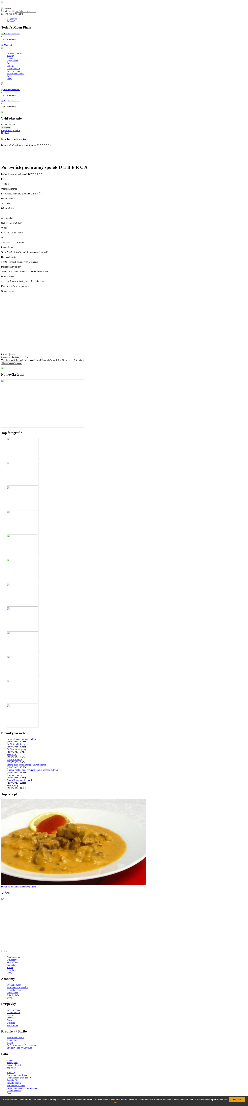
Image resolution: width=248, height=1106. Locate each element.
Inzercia (10, 76)
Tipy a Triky (12, 962)
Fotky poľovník (14, 1065)
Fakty (9, 79)
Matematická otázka (11, 357)
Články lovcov (13, 68)
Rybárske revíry (14, 990)
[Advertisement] (24, 154)
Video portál (12, 1040)
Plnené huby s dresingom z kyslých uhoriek (26, 765)
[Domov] (2, 2)
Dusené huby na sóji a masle (20, 780)
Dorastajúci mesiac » (11, 34)
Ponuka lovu (12, 1025)
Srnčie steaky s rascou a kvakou (21, 739)
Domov (4, 145)
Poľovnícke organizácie (17, 987)
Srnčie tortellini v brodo (17, 744)
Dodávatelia (12, 60)
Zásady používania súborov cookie (22, 1088)
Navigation (9, 45)
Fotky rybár (12, 1062)
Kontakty (11, 1072)
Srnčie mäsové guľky (16, 749)
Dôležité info (13, 995)
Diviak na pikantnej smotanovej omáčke (19, 886)
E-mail (5, 354)
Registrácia (12, 18)
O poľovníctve (13, 957)
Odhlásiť (5, 133)
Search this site (8, 11)
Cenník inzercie (14, 1090)
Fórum (10, 1020)
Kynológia (12, 970)
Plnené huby (12, 785)
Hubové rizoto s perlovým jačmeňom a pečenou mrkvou (32, 770)
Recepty (10, 55)
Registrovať (6, 130)
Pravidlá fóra (13, 1080)
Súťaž (9, 1093)
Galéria (10, 58)
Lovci (9, 63)
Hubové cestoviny (15, 775)
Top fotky (11, 1067)
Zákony (10, 66)
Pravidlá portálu (14, 1083)
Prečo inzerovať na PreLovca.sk (21, 1045)
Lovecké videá (13, 71)
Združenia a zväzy (15, 53)
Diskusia (11, 1023)
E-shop (10, 1042)
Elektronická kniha (15, 73)
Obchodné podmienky (17, 1075)
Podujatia (11, 965)
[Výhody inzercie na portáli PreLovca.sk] (2, 368)
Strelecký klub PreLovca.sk (19, 1048)
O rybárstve (12, 960)
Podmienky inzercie (16, 1085)
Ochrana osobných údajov (19, 1077)
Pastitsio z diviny (14, 759)
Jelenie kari (12, 754)
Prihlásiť (11, 21)
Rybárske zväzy (14, 985)
